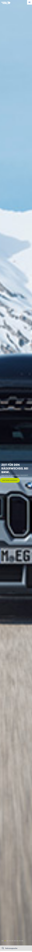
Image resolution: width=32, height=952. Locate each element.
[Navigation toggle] (29, 2)
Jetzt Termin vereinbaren (9, 480)
